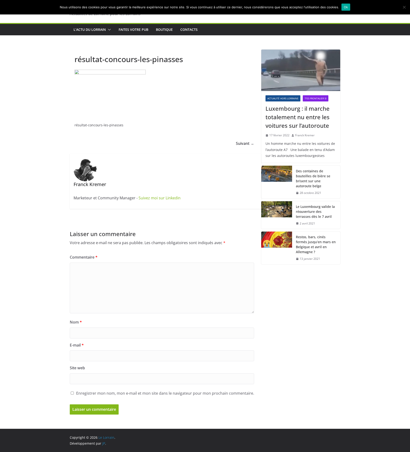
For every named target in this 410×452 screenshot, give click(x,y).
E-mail (77, 345)
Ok (346, 7)
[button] (108, 29)
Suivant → (245, 143)
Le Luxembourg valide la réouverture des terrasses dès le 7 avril (315, 211)
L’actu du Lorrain (90, 29)
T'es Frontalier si (315, 98)
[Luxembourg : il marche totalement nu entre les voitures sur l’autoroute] (300, 70)
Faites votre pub (133, 29)
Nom (76, 322)
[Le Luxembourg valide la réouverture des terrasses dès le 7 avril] (276, 215)
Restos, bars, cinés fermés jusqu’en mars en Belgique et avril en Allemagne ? (316, 244)
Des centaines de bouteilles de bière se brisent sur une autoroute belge (313, 178)
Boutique (164, 29)
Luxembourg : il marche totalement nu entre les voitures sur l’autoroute (298, 117)
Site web (77, 367)
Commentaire (84, 257)
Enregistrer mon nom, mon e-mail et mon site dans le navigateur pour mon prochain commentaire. (165, 393)
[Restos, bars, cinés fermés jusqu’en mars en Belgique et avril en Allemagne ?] (276, 248)
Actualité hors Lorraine (282, 98)
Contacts (189, 29)
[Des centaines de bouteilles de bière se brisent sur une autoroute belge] (276, 182)
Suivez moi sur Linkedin (160, 198)
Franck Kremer (305, 135)
